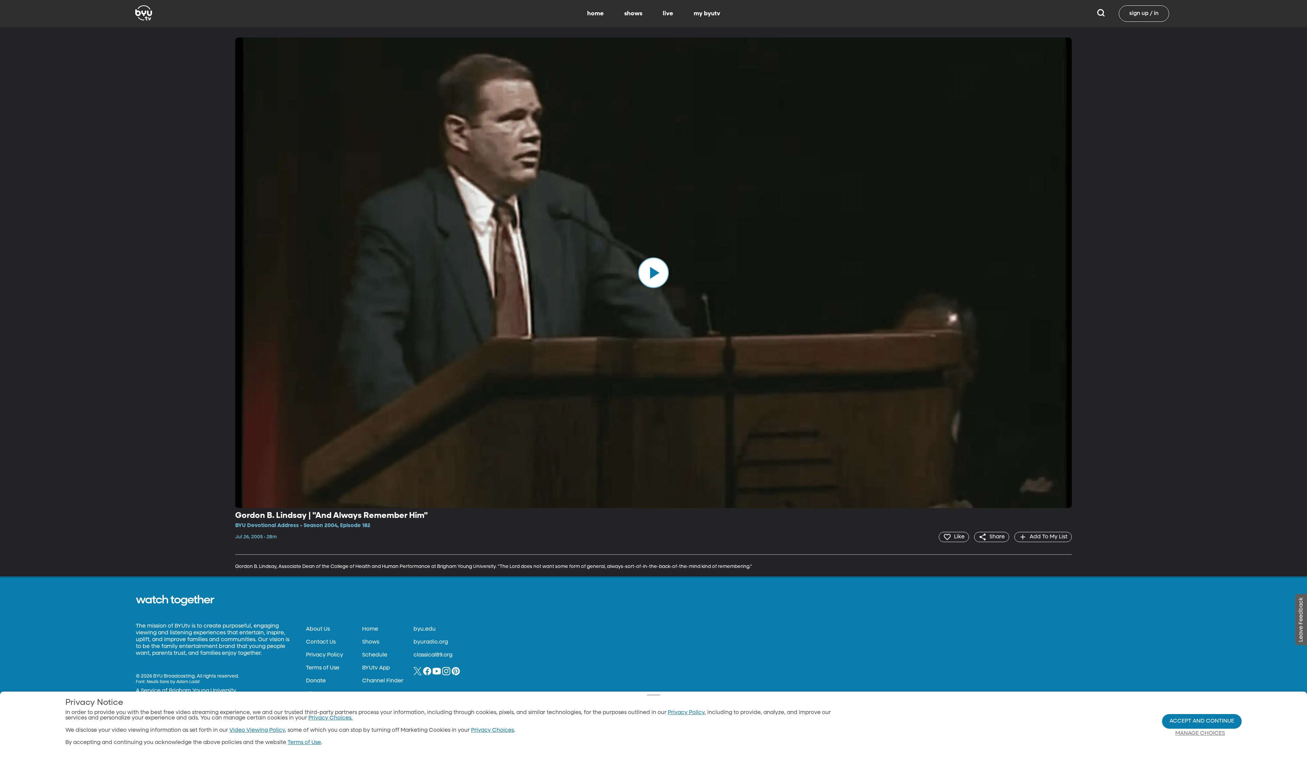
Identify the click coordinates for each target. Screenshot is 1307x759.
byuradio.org (431, 642)
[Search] (1101, 13)
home (595, 14)
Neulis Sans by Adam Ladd (173, 682)
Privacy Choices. (330, 718)
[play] (653, 272)
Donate (316, 681)
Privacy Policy (324, 655)
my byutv (707, 14)
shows (633, 14)
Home (370, 629)
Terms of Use (322, 668)
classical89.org (433, 655)
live (668, 14)
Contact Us (321, 642)
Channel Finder (382, 681)
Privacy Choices (492, 730)
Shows (370, 642)
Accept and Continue (1201, 721)
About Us (318, 629)
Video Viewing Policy (257, 730)
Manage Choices (1200, 733)
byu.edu (425, 629)
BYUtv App (376, 668)
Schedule (374, 655)
